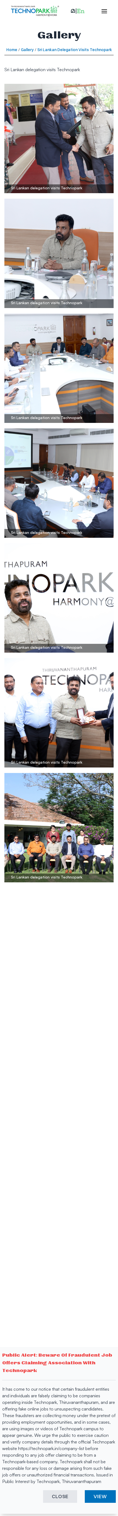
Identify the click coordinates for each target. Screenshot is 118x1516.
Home (11, 49)
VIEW (100, 1496)
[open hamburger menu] (101, 10)
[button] (78, 11)
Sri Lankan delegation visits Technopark (74, 49)
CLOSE (60, 1496)
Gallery (27, 49)
